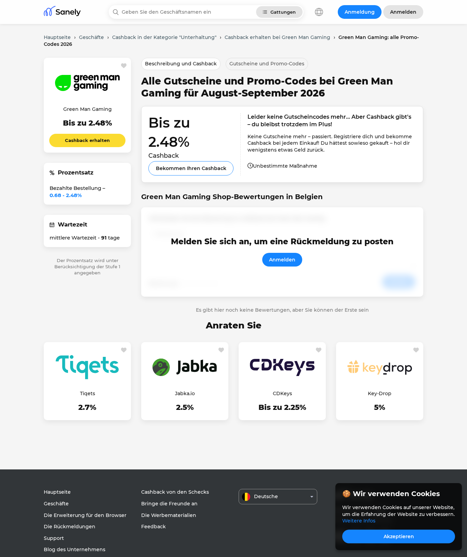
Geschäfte (56, 504)
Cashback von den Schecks (175, 492)
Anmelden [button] (403, 12)
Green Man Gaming (87, 109)
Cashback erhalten (87, 140)
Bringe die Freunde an (169, 504)
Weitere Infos (358, 521)
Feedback (153, 526)
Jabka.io (185, 393)
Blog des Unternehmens (74, 549)
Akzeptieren (399, 536)
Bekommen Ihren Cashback (191, 168)
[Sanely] (62, 12)
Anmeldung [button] (360, 12)
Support (54, 538)
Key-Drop (379, 393)
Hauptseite (57, 492)
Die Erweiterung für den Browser (85, 515)
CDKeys (282, 393)
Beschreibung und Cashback (181, 64)
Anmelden (282, 260)
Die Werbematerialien (168, 515)
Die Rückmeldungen (69, 526)
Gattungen (283, 12)
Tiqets (87, 393)
